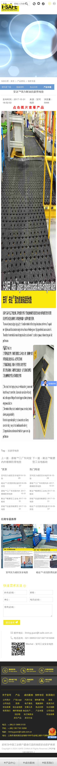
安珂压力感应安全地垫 (9, 477)
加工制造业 (28, 714)
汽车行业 (28, 699)
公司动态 (6, 703)
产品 (17, 694)
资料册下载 (6, 87)
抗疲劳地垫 (13, 450)
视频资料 (20, 87)
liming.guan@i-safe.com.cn (38, 632)
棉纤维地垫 (17, 710)
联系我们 (6, 710)
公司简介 (6, 699)
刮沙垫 (17, 714)
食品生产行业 (28, 710)
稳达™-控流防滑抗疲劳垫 (10, 484)
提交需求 (10, 622)
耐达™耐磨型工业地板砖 (43, 460)
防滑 (17, 703)
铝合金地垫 (17, 706)
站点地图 (50, 706)
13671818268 (47, 637)
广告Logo (17, 699)
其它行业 (28, 717)
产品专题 (47, 87)
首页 (12, 81)
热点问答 (34, 87)
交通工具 (28, 706)
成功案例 (28, 694)
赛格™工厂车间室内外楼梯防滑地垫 (16, 460)
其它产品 (17, 717)
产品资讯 (21, 81)
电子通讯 (28, 703)
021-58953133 (32, 637)
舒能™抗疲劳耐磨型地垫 (9, 507)
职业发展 (6, 706)
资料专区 (39, 694)
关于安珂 (6, 694)
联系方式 (50, 703)
